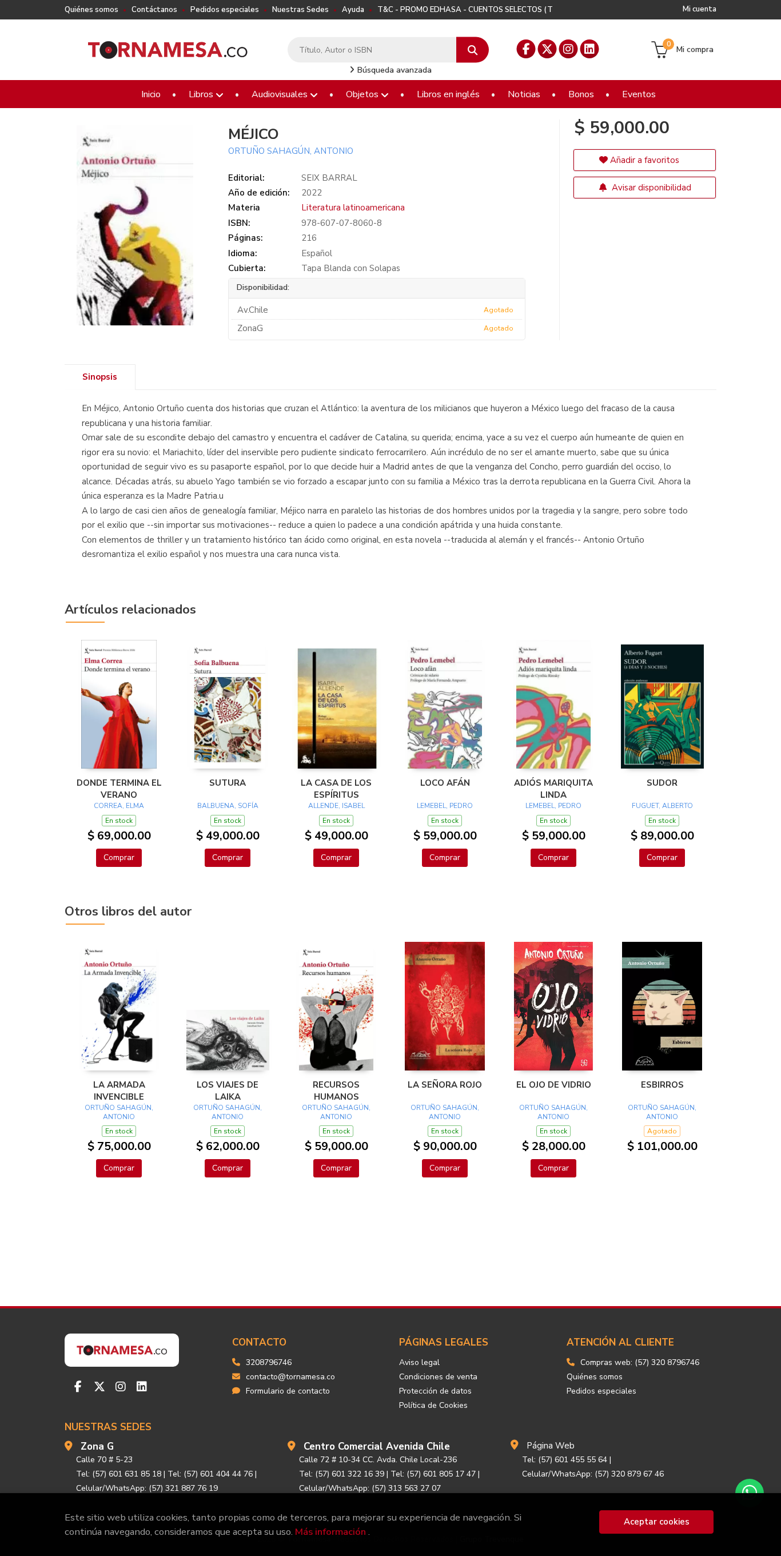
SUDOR (662, 783)
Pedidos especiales (224, 10)
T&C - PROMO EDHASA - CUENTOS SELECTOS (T (465, 10)
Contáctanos (154, 10)
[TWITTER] (547, 48)
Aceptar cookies (657, 1521)
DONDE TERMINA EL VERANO (119, 788)
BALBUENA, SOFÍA (227, 805)
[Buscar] (472, 50)
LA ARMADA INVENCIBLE (119, 1090)
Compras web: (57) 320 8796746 (639, 1362)
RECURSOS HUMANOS (336, 1090)
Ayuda (353, 10)
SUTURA (227, 783)
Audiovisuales (281, 94)
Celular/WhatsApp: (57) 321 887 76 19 (147, 1488)
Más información (330, 1531)
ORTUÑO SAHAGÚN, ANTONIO (290, 151)
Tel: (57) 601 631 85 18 (118, 1474)
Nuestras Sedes (300, 10)
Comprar (118, 857)
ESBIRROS (662, 1085)
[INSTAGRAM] (568, 48)
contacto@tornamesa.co (290, 1376)
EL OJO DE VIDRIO (553, 1085)
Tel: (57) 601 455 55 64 (564, 1459)
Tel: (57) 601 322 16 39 (341, 1474)
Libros (202, 94)
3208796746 (269, 1362)
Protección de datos (435, 1391)
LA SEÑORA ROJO (445, 1085)
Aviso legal (419, 1362)
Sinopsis (99, 377)
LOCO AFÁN (445, 783)
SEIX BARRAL (329, 178)
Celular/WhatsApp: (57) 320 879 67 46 (593, 1474)
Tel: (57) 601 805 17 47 (433, 1474)
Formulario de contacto (288, 1391)
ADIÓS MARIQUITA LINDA (553, 788)
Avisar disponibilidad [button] (650, 187)
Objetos (363, 94)
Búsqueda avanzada (393, 70)
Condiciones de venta (438, 1376)
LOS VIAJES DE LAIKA (227, 1090)
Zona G (97, 1446)
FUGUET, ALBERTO (662, 805)
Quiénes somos (91, 10)
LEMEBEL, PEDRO (445, 805)
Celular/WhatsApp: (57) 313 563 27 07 (370, 1488)
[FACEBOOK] (526, 48)
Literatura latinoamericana (353, 207)
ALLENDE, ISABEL (336, 805)
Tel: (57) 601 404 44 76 (210, 1474)
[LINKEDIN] (589, 48)
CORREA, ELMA (119, 805)
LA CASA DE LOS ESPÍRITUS (336, 788)
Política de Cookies (433, 1405)
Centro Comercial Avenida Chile (377, 1446)
